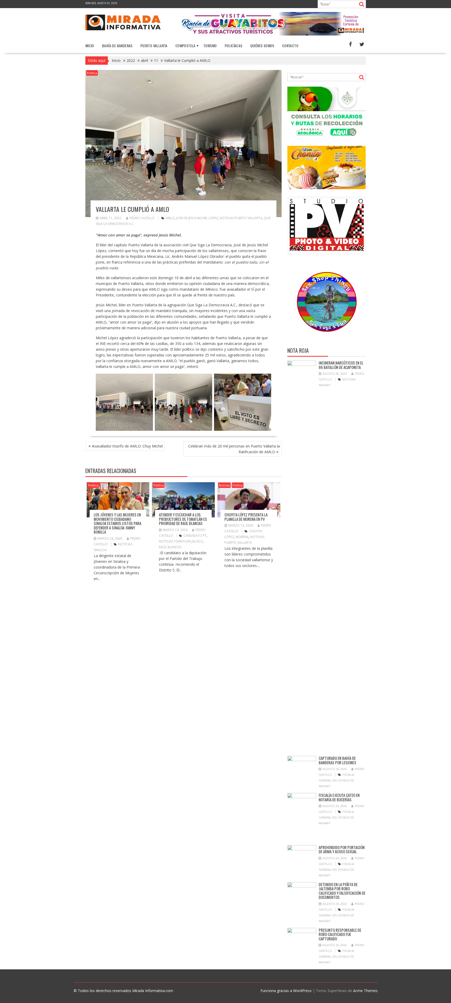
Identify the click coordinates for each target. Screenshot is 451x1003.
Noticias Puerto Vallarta (241, 218)
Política (92, 73)
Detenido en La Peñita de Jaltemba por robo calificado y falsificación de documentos (342, 890)
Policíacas (233, 45)
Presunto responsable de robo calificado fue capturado (340, 934)
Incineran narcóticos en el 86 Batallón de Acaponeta (341, 365)
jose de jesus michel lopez (197, 218)
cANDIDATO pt (194, 535)
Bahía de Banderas (117, 45)
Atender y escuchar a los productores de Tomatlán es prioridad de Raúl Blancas (183, 519)
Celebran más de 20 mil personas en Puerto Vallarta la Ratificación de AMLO (234, 449)
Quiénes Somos (262, 45)
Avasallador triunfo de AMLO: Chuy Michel (127, 446)
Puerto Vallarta (154, 45)
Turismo (210, 45)
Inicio (89, 45)
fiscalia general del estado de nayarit (336, 780)
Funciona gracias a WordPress (286, 990)
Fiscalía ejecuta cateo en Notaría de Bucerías (339, 797)
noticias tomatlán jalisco (181, 541)
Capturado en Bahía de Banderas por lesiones (337, 760)
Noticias (224, 485)
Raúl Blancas (170, 547)
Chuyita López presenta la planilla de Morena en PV (246, 517)
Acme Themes (365, 990)
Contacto (290, 45)
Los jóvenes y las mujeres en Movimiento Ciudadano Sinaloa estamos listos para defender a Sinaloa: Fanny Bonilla (117, 523)
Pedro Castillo (142, 218)
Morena (242, 537)
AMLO (170, 218)
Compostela (185, 45)
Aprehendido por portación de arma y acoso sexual (342, 849)
